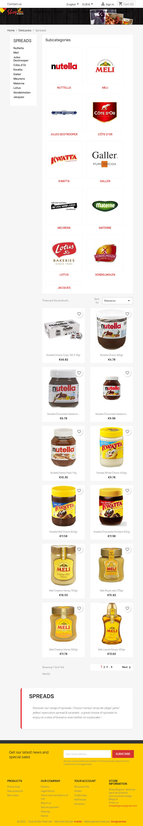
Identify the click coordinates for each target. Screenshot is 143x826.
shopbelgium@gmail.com (123, 805)
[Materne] (105, 206)
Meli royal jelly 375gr (111, 590)
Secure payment (50, 807)
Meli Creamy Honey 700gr (63, 590)
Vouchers (79, 803)
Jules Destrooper (20, 59)
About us (46, 803)
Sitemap (45, 811)
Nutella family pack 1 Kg (63, 472)
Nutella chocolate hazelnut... (63, 414)
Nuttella (18, 48)
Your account (85, 781)
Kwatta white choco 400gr (112, 472)
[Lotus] (64, 253)
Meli (16, 52)
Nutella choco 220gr (111, 355)
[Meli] (105, 66)
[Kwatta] (64, 159)
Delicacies (88, 11)
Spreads (22, 40)
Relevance (117, 300)
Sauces (58, 11)
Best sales (13, 795)
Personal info (81, 786)
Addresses (80, 799)
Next (127, 667)
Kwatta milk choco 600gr (63, 531)
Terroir (104, 11)
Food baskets (121, 11)
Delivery (45, 786)
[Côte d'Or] (105, 112)
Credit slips (80, 795)
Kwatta (17, 69)
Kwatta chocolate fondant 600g (112, 531)
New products (15, 791)
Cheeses (72, 11)
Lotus (17, 88)
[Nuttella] (64, 66)
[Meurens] (64, 206)
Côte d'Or (19, 65)
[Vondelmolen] (105, 253)
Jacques (18, 97)
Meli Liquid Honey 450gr (111, 649)
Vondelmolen (22, 92)
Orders (78, 791)
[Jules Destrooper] (64, 112)
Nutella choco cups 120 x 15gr (63, 355)
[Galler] (105, 159)
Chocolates (42, 11)
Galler (17, 74)
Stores (44, 815)
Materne (18, 83)
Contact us (14, 4)
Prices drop (13, 786)
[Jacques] (64, 283)
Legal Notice (48, 791)
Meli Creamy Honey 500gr (63, 649)
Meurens (19, 78)
